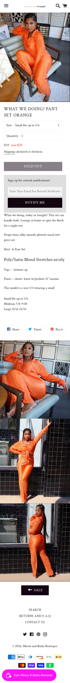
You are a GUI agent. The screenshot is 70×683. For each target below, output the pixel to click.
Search (35, 610)
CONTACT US (35, 622)
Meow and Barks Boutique (40, 646)
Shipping (9, 152)
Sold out (33, 166)
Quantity (12, 136)
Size (9, 125)
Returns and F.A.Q (35, 616)
